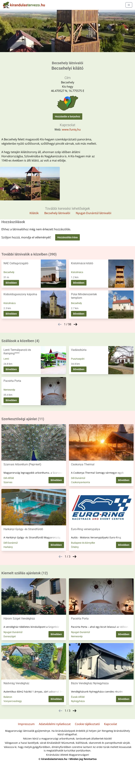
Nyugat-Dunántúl (13, 632)
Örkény (75, 547)
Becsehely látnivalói (57, 213)
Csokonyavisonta (80, 482)
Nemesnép (9, 389)
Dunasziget (10, 636)
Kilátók (34, 213)
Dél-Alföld (9, 478)
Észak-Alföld (78, 697)
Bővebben (11, 282)
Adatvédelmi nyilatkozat (55, 724)
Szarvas (8, 482)
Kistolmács (77, 272)
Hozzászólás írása (67, 237)
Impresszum (26, 724)
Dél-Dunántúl (78, 478)
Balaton (8, 697)
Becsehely (9, 272)
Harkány (8, 547)
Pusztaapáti (77, 358)
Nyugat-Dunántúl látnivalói (93, 213)
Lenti (6, 358)
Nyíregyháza (78, 701)
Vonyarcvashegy (13, 701)
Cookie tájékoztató (87, 724)
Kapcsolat (110, 724)
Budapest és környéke (83, 542)
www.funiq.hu (71, 129)
